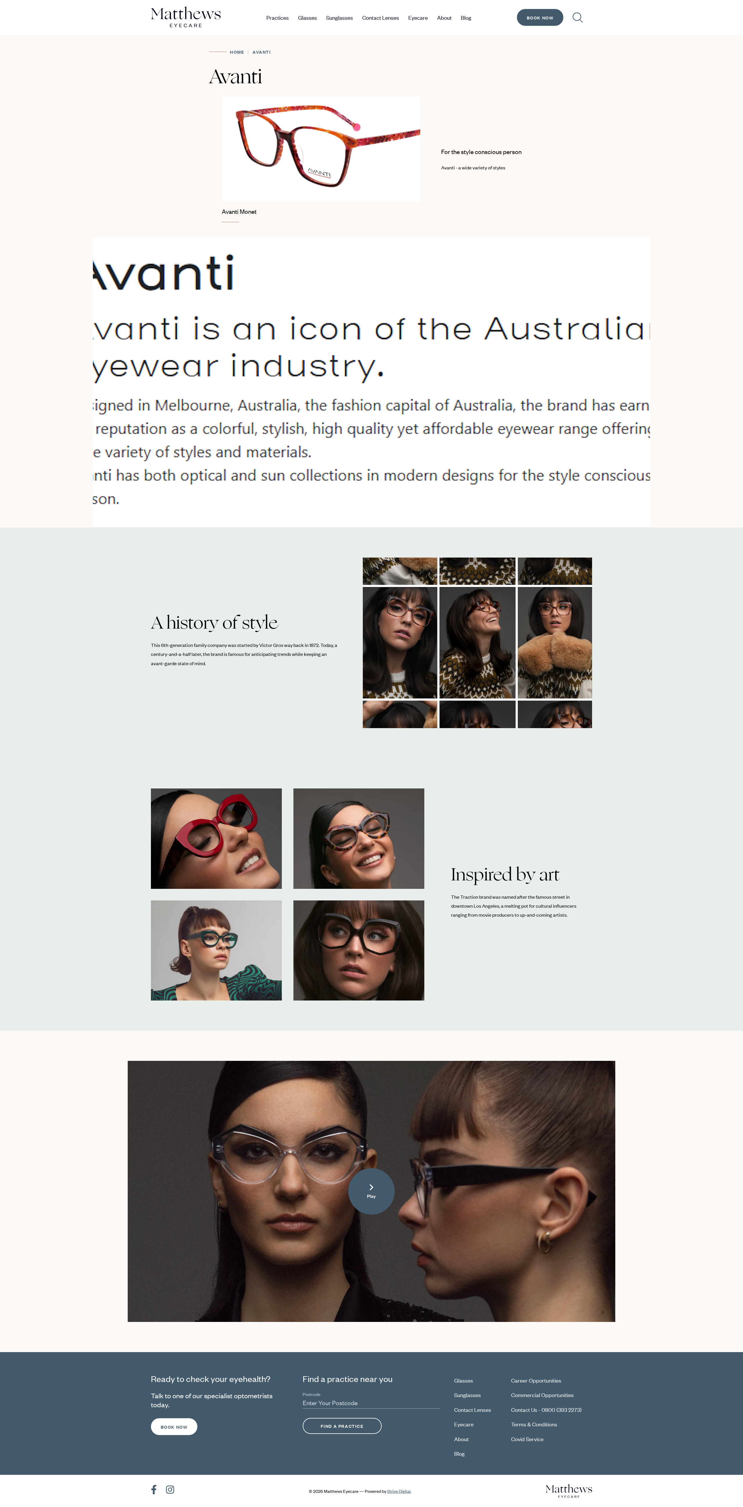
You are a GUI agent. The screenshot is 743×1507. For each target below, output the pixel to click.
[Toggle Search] (578, 17)
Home (237, 52)
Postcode (311, 1394)
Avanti (262, 52)
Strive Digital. (399, 1491)
